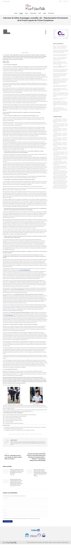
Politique (5, 30)
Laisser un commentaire (38, 434)
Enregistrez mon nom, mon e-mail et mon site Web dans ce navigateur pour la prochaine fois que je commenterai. (22, 518)
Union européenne (7, 33)
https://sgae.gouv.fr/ (9, 315)
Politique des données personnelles (62, 542)
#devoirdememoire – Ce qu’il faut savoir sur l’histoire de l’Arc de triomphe (60, 99)
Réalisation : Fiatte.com (52, 542)
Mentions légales (45, 542)
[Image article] (6, 471)
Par (27, 434)
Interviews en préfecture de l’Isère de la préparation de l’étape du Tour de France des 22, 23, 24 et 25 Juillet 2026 (17, 472)
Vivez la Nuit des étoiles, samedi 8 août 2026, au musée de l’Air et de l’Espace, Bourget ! (60, 55)
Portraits (5, 31)
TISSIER (55, 133)
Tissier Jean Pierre (57, 123)
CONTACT (60, 1)
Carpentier (55, 161)
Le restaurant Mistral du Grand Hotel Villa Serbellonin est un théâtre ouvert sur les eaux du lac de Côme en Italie (60, 89)
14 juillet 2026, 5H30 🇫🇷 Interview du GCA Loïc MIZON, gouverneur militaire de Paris (60, 67)
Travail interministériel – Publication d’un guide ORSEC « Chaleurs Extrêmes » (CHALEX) (60, 86)
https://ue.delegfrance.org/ (25, 270)
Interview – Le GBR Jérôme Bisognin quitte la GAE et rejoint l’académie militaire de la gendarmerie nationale (60, 58)
